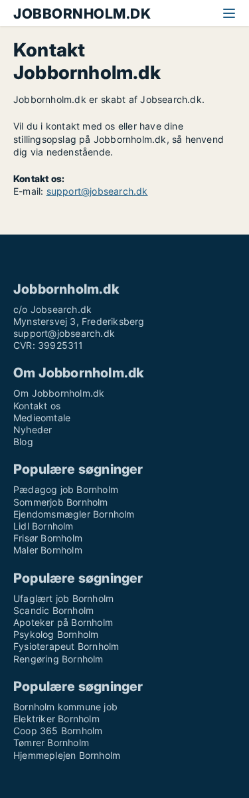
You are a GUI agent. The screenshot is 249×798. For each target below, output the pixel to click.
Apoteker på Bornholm (63, 622)
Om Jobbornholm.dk (58, 393)
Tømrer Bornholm (51, 742)
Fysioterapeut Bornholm (66, 646)
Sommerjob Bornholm (60, 502)
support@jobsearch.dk (97, 191)
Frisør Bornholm (47, 538)
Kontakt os (36, 405)
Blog (23, 441)
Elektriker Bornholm (56, 718)
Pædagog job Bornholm (65, 489)
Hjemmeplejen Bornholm (66, 755)
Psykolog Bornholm (55, 634)
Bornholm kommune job (65, 706)
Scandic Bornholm (53, 610)
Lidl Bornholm (43, 526)
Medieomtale (41, 417)
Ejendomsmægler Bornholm (74, 514)
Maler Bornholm (47, 549)
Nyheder (32, 429)
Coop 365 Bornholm (57, 730)
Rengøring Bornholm (58, 658)
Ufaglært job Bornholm (63, 598)
